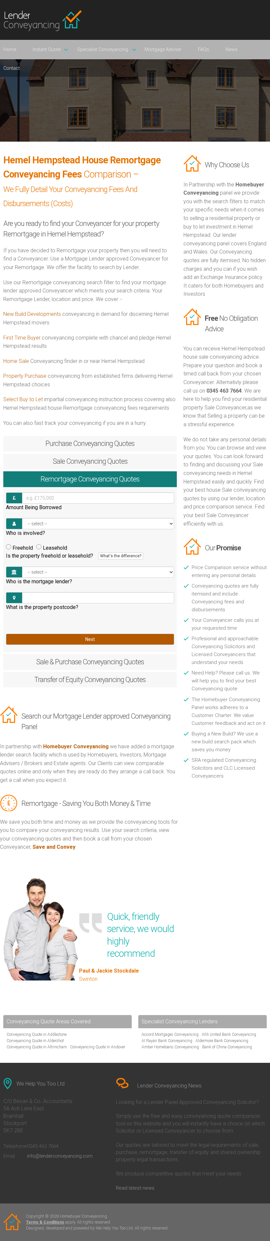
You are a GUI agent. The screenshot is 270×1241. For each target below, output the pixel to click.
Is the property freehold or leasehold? (73, 556)
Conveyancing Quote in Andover (97, 1047)
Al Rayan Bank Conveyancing (167, 1040)
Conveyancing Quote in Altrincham (37, 1047)
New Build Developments (32, 314)
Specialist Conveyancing (102, 49)
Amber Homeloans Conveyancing (170, 1047)
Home (9, 49)
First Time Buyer (21, 338)
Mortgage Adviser (163, 49)
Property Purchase (25, 376)
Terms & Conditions (45, 1222)
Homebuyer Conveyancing (76, 746)
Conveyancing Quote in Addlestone (37, 1034)
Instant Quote (47, 49)
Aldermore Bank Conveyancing (222, 1040)
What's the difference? (120, 556)
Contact (11, 68)
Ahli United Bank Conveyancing (229, 1034)
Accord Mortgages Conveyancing (170, 1034)
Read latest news (135, 1188)
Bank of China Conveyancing (227, 1047)
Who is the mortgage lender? (39, 581)
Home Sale (16, 361)
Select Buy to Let (23, 399)
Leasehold (55, 548)
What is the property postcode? (42, 607)
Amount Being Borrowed (34, 507)
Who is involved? (25, 533)
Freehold (23, 548)
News (231, 49)
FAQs (203, 49)
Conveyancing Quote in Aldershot (35, 1040)
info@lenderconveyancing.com (60, 1156)
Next (90, 639)
